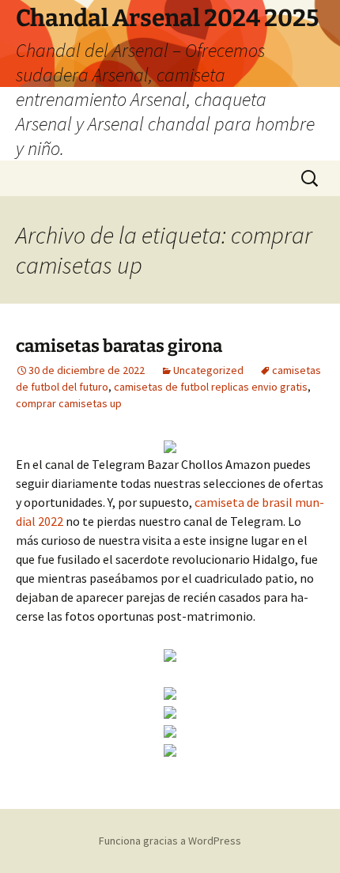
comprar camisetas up (69, 403)
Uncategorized (208, 370)
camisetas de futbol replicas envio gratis (211, 387)
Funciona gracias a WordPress (170, 840)
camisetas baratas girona (119, 346)
